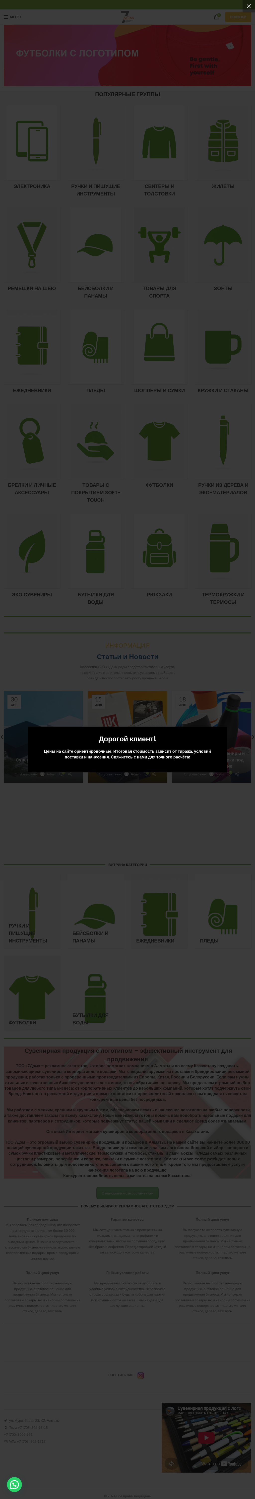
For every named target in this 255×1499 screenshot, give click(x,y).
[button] (14, 1484)
